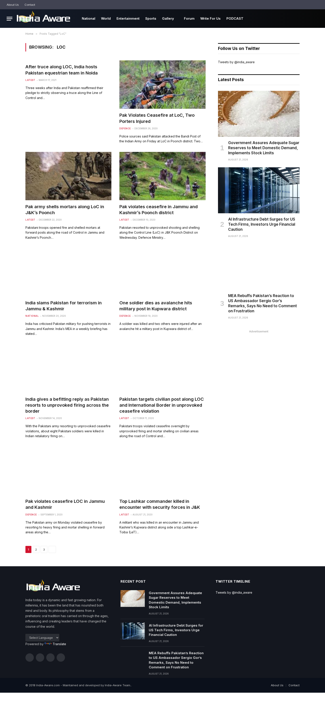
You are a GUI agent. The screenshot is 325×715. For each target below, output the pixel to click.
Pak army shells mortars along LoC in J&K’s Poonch (64, 209)
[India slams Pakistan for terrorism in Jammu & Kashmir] (68, 272)
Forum (189, 18)
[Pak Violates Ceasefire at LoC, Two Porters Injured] (162, 84)
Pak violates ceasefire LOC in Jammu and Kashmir (65, 504)
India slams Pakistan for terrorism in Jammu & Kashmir (63, 305)
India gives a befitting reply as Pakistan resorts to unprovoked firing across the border (67, 405)
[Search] (316, 4)
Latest (30, 80)
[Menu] (9, 19)
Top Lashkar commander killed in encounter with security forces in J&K (159, 504)
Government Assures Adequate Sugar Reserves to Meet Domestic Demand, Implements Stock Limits (263, 148)
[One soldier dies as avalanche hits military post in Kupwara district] (162, 272)
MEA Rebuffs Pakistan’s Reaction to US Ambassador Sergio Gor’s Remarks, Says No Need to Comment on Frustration (262, 303)
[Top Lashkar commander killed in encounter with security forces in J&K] (162, 470)
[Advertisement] (259, 365)
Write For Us (210, 18)
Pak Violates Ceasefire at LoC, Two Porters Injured (157, 118)
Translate (59, 644)
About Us (13, 4)
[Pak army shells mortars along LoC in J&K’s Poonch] (68, 176)
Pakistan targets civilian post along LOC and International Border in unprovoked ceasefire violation (161, 405)
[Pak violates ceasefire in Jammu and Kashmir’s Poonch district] (162, 176)
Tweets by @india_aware (236, 62)
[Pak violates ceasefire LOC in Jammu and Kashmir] (68, 470)
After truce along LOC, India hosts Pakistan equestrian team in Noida (61, 69)
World (106, 18)
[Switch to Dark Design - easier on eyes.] (310, 4)
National (88, 18)
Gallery (168, 18)
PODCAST (234, 18)
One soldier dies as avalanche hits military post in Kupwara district (155, 305)
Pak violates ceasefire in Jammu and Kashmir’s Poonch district (158, 209)
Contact (30, 4)
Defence (125, 128)
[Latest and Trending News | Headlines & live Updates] (43, 19)
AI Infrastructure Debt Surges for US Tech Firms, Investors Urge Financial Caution (261, 224)
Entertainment (128, 18)
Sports (150, 18)
